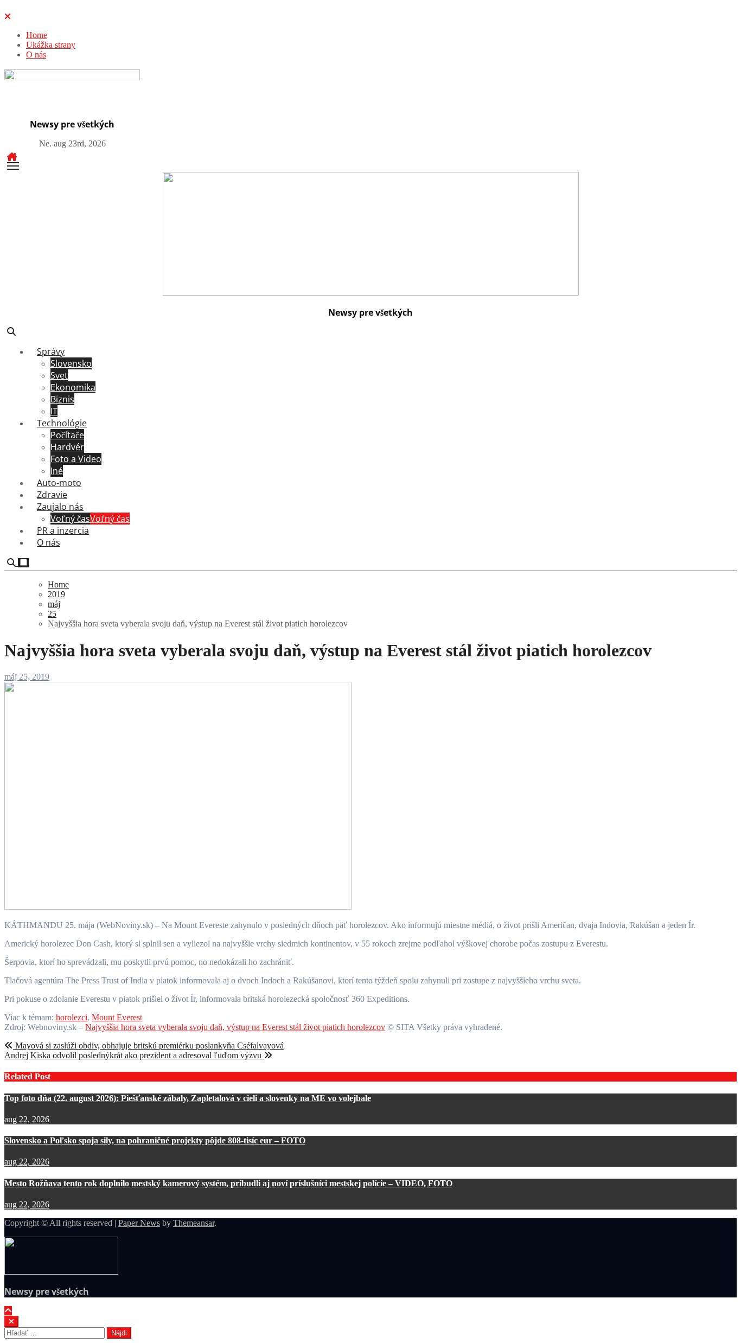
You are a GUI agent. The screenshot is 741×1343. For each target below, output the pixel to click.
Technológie (62, 423)
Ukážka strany (50, 44)
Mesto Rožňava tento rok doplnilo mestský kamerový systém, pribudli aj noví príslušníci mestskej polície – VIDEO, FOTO (228, 1183)
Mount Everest (117, 1017)
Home (36, 35)
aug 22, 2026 (26, 1119)
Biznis (62, 399)
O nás (36, 54)
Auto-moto (59, 483)
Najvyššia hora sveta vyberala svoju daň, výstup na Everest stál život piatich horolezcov (235, 1027)
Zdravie (52, 495)
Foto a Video (75, 459)
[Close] (7, 16)
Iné (56, 471)
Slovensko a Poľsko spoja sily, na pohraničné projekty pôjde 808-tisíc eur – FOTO (154, 1140)
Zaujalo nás (60, 507)
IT (54, 411)
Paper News (139, 1222)
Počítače (67, 435)
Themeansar (193, 1222)
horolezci (71, 1017)
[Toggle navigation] (13, 166)
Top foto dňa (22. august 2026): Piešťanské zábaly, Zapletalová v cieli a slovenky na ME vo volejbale (187, 1098)
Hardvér (67, 447)
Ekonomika (72, 387)
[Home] (12, 157)
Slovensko (71, 363)
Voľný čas (90, 519)
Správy (51, 351)
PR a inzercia (63, 530)
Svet (59, 375)
